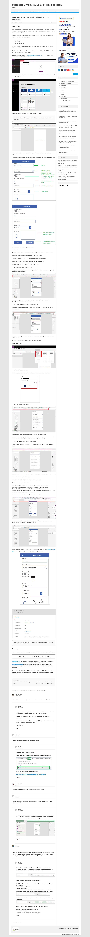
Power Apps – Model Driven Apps (67, 81)
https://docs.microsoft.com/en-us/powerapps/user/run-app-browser (31, 774)
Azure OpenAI (63, 96)
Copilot (62, 94)
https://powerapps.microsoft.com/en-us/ (34, 55)
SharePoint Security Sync (17, 664)
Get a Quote (57, 10)
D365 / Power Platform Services (35, 10)
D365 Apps (24, 10)
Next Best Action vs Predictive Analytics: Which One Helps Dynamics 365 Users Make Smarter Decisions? (67, 178)
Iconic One (64, 934)
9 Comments (53, 22)
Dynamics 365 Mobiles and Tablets (23, 670)
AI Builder (63, 92)
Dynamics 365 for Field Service (67, 100)
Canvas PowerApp (27, 672)
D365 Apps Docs (48, 10)
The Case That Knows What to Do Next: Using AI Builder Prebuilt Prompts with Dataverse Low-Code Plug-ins (68, 162)
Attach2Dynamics (16, 661)
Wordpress (77, 934)
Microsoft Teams (64, 98)
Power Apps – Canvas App (66, 83)
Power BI (62, 89)
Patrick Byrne (18, 783)
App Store (49, 549)
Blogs (18, 10)
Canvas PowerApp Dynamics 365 (38, 672)
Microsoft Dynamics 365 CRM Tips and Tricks (37, 4)
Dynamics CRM (41, 670)
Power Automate (64, 87)
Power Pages (63, 85)
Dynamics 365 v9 (34, 670)
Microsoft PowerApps (49, 670)
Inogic (13, 10)
